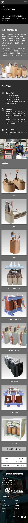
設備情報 (3, 508)
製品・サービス (5, 505)
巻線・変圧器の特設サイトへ (14, 449)
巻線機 (7, 462)
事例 (2, 511)
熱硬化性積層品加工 (8, 465)
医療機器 (20, 458)
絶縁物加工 (7, 458)
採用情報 (17, 505)
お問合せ (17, 508)
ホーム (3, 500)
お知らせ (3, 503)
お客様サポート (19, 503)
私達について (18, 500)
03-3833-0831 (8, 482)
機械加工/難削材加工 (20, 462)
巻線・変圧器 (20, 465)
